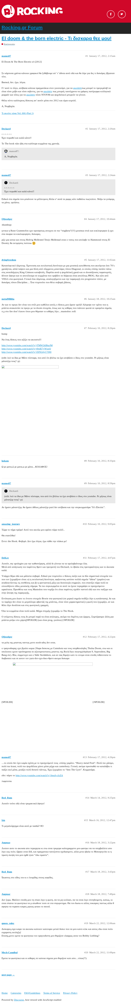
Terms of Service (51, 993)
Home (5, 993)
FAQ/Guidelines (32, 993)
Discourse (19, 1000)
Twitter (122, 14)
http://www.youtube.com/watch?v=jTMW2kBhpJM (27, 345)
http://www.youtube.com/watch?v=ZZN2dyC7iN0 (26, 352)
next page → (8, 975)
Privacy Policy (70, 993)
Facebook (111, 14)
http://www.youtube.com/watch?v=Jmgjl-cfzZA (39, 775)
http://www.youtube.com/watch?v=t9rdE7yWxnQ (26, 348)
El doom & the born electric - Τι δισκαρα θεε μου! (57, 38)
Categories (16, 993)
